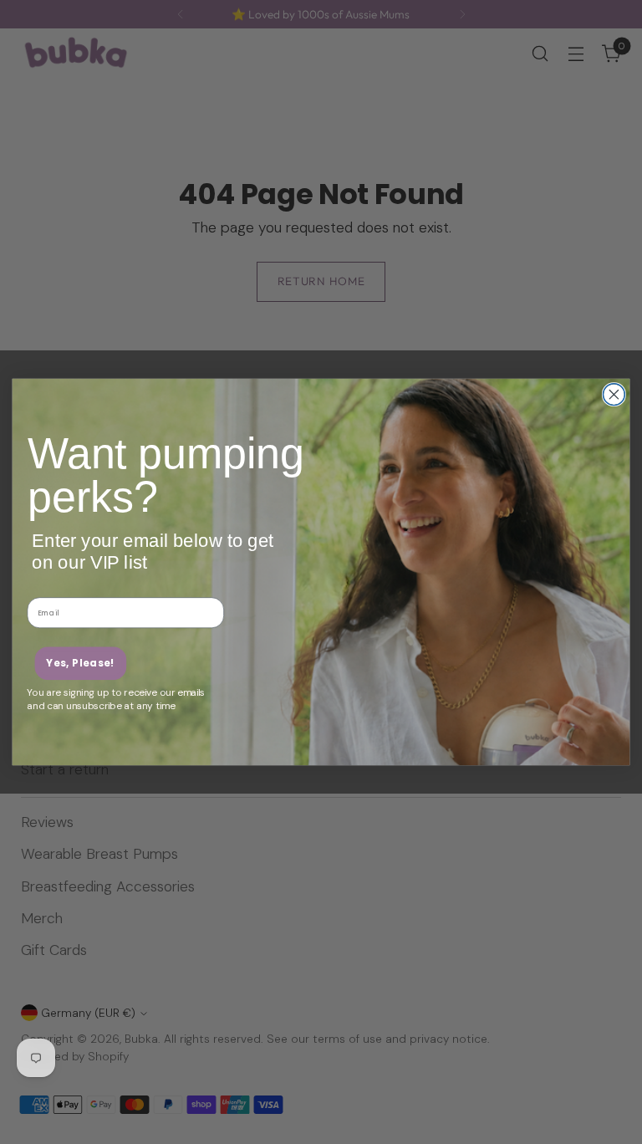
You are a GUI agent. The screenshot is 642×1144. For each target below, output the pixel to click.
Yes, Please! (80, 663)
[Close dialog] (613, 395)
